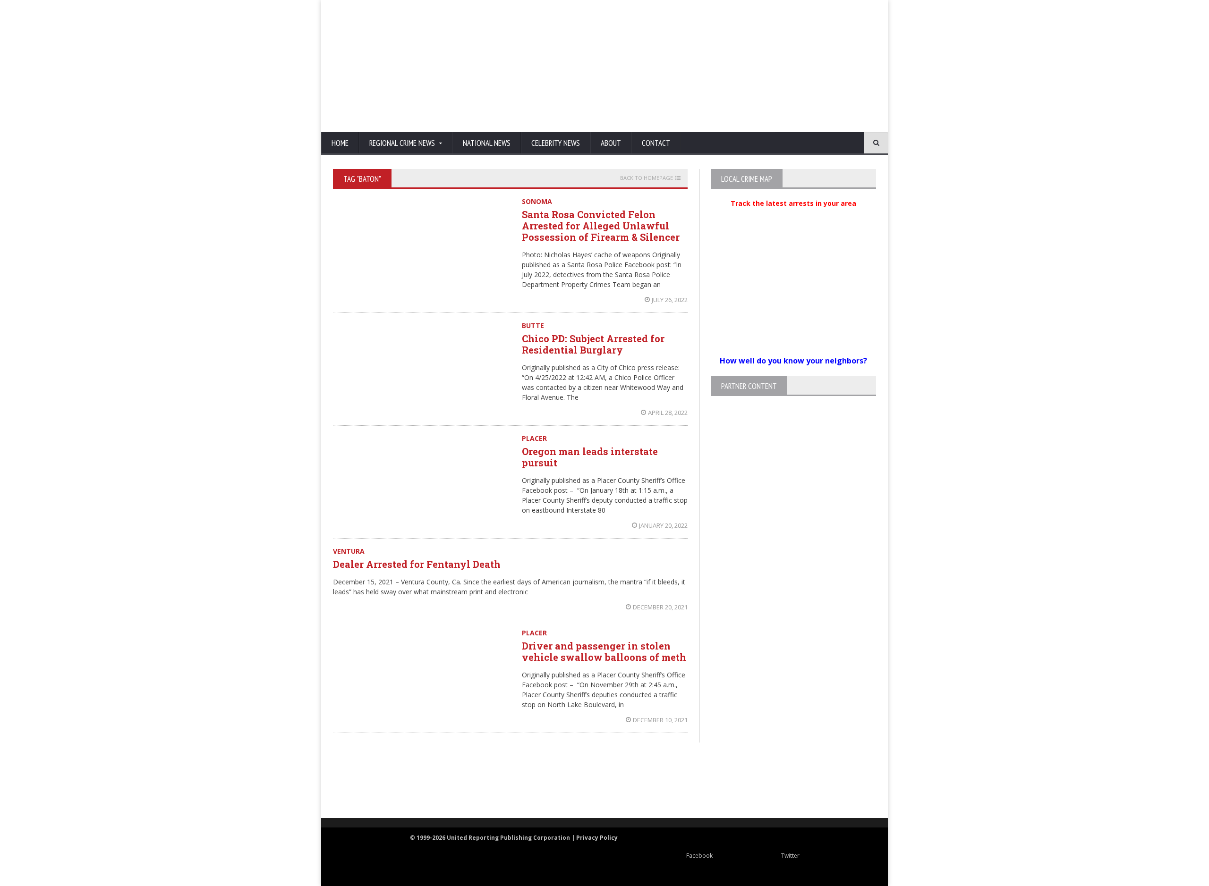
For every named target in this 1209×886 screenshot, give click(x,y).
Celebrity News (555, 143)
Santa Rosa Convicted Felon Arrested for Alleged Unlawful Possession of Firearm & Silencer (601, 225)
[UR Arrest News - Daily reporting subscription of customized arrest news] (744, 780)
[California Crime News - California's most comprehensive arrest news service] (621, 790)
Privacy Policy (597, 838)
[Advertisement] (706, 66)
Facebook (699, 856)
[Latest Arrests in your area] (793, 214)
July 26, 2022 (670, 299)
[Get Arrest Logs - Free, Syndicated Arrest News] (510, 790)
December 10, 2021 (660, 720)
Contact (656, 143)
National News (487, 143)
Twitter (790, 856)
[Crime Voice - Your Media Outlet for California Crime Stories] (839, 780)
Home (340, 143)
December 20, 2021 (660, 607)
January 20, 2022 (663, 525)
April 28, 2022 (668, 412)
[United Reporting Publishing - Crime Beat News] (354, 780)
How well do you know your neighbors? (793, 360)
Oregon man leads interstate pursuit (590, 457)
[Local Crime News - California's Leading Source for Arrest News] (418, 780)
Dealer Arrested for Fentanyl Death (417, 564)
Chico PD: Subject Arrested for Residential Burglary (593, 344)
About (611, 143)
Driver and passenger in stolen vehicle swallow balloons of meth (604, 651)
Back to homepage (646, 178)
